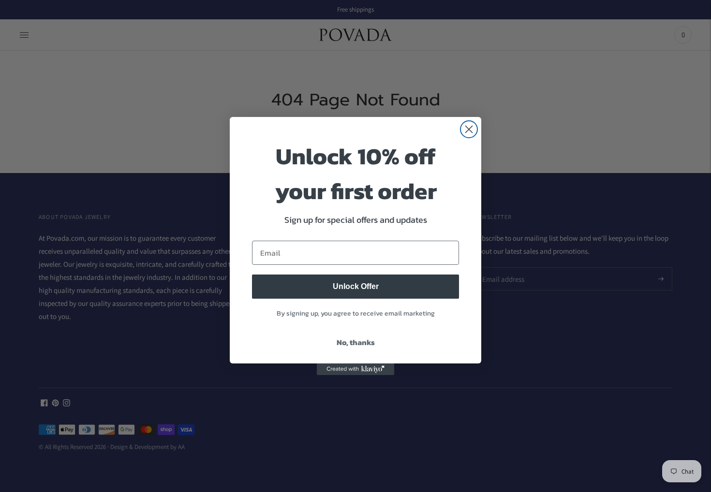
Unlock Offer (356, 286)
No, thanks (356, 342)
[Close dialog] (468, 129)
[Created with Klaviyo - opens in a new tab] (355, 369)
